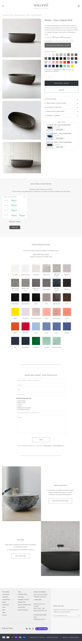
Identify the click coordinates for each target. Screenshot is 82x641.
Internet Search (22, 401)
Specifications (51, 99)
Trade (3, 607)
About (4, 612)
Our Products (5, 15)
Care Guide (21, 597)
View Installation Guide (60, 500)
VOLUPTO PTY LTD (35, 637)
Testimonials (5, 604)
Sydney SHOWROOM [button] (40, 592)
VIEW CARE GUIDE (20, 556)
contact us (31, 549)
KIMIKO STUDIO (74, 637)
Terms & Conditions (23, 610)
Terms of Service (57, 445)
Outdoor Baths (6, 599)
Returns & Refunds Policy (24, 604)
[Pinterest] (30, 628)
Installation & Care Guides (55, 111)
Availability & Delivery (54, 107)
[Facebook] (27, 628)
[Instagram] (33, 628)
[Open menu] (4, 6)
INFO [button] (19, 592)
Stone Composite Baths (19, 15)
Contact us (33, 256)
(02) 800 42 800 (41, 615)
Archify (19, 406)
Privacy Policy (47, 445)
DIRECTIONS (38, 599)
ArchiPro (20, 404)
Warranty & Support (53, 115)
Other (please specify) (23, 409)
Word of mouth (22, 402)
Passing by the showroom (24, 407)
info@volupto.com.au (39, 619)
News (3, 610)
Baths (11, 15)
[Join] (78, 615)
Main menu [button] (5, 592)
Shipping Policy (22, 602)
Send (41, 439)
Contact (4, 615)
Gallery (4, 602)
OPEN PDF (15, 227)
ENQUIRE (61, 90)
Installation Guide (22, 594)
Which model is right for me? (56, 103)
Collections (5, 597)
